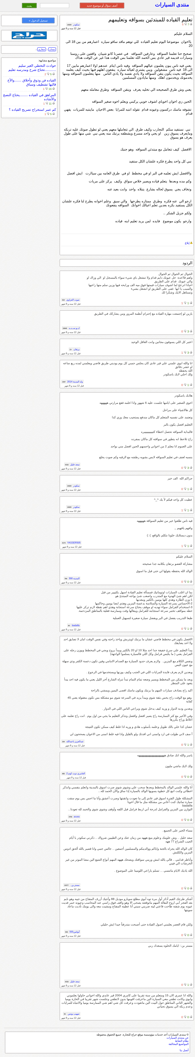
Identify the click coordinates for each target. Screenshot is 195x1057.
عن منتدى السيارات (178, 1037)
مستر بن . (72, 885)
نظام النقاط (182, 1040)
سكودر (73, 24)
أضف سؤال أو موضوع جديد (102, 5)
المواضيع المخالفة (179, 1043)
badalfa (74, 625)
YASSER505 (71, 542)
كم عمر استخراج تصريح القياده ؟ (32, 109)
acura (74, 816)
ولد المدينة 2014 (72, 381)
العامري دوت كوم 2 (73, 773)
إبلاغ (187, 242)
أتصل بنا (184, 1050)
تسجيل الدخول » (38, 20)
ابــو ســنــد (71, 328)
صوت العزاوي (71, 300)
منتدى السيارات (172, 5)
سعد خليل (72, 464)
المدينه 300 (72, 578)
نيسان (52, 49)
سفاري (41, 49)
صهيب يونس (72, 1014)
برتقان (75, 349)
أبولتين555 (72, 932)
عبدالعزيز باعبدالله (73, 741)
